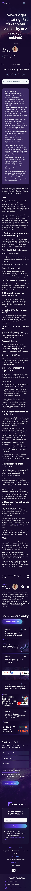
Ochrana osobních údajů (17, 859)
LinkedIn (5, 310)
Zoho (15, 853)
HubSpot (4, 851)
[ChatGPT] (11, 74)
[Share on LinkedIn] (28, 576)
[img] (23, 81)
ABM (27, 851)
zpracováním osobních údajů (10, 772)
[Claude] (23, 74)
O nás (7, 859)
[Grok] (19, 74)
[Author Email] (28, 586)
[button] (4, 81)
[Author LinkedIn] (22, 586)
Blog (12, 865)
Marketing (15, 43)
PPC (9, 851)
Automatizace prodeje (18, 851)
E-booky (17, 865)
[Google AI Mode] (15, 74)
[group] (15, 81)
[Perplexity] (7, 74)
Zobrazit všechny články (12, 621)
